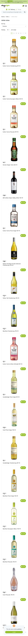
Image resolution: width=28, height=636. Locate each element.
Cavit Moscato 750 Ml (8, 594)
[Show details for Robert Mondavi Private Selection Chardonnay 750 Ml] (14, 248)
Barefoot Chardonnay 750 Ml (10, 331)
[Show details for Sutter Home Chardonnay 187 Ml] (14, 51)
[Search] (25, 12)
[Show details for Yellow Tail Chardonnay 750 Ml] (14, 283)
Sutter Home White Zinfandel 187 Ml (12, 364)
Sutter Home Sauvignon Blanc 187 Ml (13, 99)
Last (25, 33)
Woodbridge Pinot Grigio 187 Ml (11, 397)
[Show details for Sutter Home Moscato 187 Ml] (14, 117)
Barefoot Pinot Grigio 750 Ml (10, 496)
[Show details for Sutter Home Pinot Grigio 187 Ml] (14, 215)
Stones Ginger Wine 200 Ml (10, 165)
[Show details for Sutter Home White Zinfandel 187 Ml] (14, 349)
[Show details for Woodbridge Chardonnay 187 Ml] (14, 448)
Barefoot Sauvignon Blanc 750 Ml (12, 529)
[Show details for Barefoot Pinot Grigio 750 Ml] (14, 481)
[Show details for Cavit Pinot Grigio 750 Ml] (14, 415)
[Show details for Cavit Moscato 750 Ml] (14, 579)
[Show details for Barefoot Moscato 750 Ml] (14, 546)
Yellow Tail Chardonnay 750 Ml (11, 298)
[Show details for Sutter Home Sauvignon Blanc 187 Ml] (14, 84)
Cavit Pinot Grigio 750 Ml (9, 430)
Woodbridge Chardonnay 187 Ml (11, 463)
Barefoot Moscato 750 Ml (9, 562)
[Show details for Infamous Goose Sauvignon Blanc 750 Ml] (14, 612)
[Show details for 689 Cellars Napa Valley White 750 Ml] (14, 182)
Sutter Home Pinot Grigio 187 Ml (11, 230)
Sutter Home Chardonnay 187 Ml (11, 66)
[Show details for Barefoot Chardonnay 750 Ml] (14, 316)
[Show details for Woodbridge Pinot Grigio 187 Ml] (14, 382)
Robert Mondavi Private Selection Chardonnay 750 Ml (12, 264)
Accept (14, 632)
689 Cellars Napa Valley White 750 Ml (13, 198)
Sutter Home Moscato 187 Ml (10, 132)
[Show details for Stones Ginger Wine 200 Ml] (14, 149)
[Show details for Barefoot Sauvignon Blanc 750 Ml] (14, 513)
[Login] (6, 9)
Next (23, 33)
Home (2, 16)
